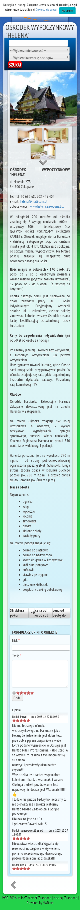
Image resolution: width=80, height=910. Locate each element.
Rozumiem (67, 11)
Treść (16, 655)
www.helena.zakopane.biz (47, 206)
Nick (16, 640)
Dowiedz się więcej (46, 10)
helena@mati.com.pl (33, 201)
